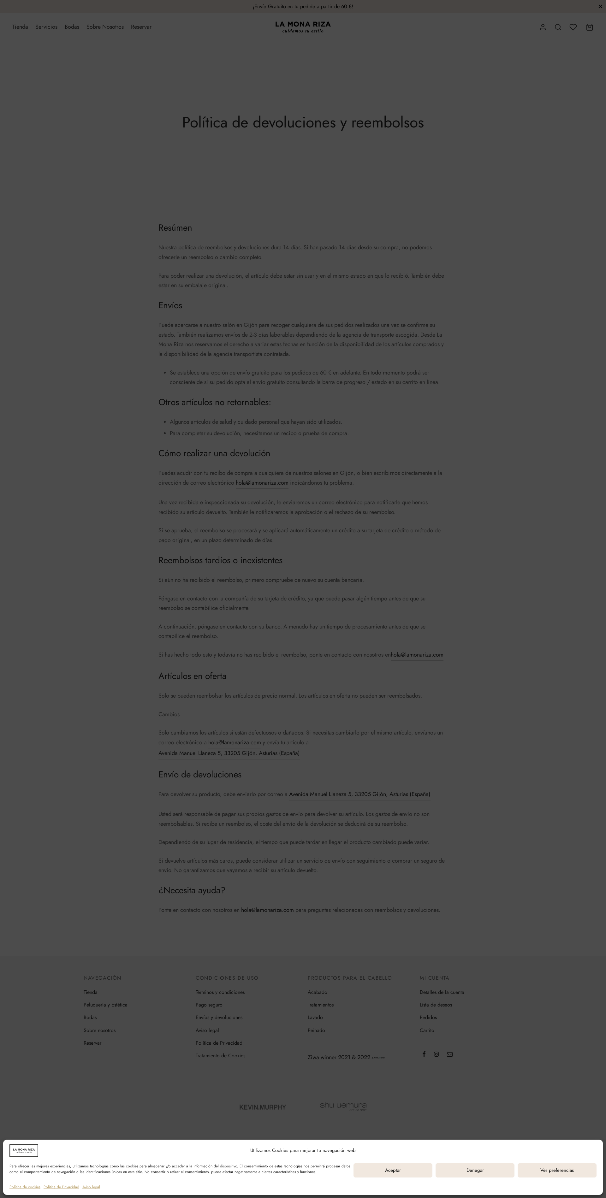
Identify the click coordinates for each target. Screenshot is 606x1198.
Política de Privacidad (61, 1187)
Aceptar (393, 1170)
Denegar (475, 1170)
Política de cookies (24, 1187)
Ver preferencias (557, 1170)
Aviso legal (91, 1187)
